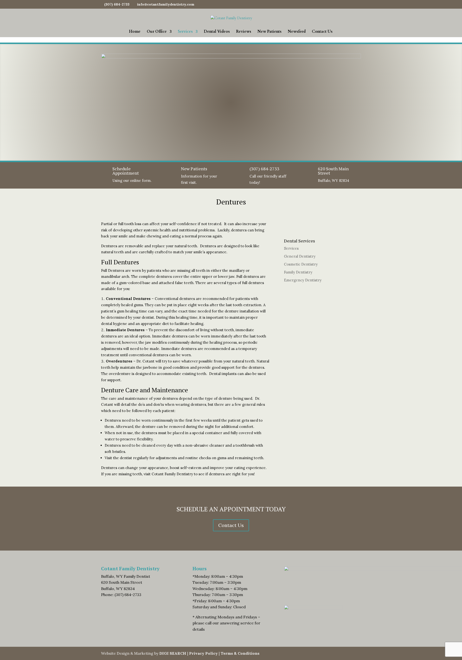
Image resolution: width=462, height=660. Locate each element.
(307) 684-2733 (264, 168)
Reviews (243, 32)
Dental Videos (217, 32)
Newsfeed (297, 32)
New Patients (269, 32)
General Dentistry (299, 256)
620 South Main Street (333, 171)
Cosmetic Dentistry (301, 264)
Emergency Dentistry (302, 280)
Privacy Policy (203, 653)
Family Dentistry (298, 272)
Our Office (157, 32)
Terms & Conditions (240, 653)
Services (185, 32)
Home (135, 32)
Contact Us (322, 32)
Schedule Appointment (125, 171)
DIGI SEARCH (172, 653)
